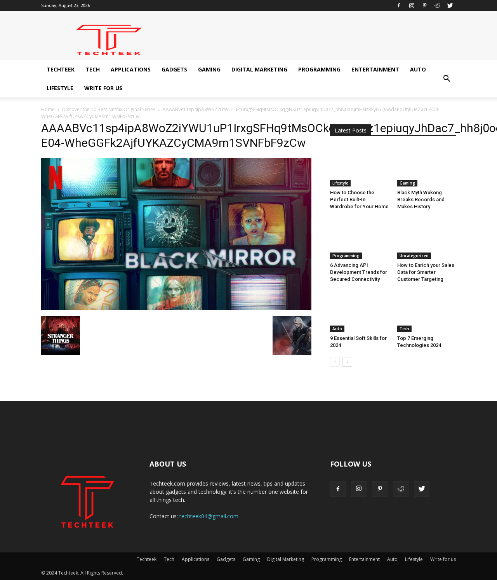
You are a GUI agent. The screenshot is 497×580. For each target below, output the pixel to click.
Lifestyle (60, 88)
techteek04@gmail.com (208, 516)
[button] (446, 79)
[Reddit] (437, 5)
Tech (92, 69)
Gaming (209, 69)
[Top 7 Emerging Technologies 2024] (426, 311)
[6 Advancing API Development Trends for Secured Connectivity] (359, 239)
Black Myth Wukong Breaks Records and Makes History (421, 199)
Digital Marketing (259, 69)
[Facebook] (399, 5)
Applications (131, 69)
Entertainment (375, 69)
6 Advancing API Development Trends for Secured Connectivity (358, 272)
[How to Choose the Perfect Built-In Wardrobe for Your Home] (359, 166)
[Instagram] (411, 5)
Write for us (103, 88)
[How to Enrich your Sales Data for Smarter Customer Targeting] (426, 239)
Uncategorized (414, 255)
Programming (319, 69)
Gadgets (174, 69)
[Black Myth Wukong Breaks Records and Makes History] (426, 166)
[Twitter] (450, 5)
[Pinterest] (424, 5)
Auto (418, 69)
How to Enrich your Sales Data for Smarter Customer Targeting (425, 272)
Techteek (61, 69)
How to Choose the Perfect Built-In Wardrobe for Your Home (359, 199)
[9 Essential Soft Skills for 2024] (359, 311)
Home (48, 109)
